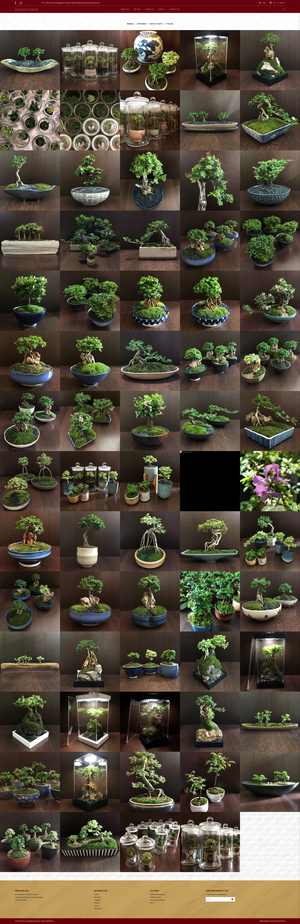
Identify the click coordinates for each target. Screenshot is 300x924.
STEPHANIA (141, 24)
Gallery (97, 903)
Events (96, 906)
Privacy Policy (155, 897)
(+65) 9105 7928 (20, 900)
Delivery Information (157, 894)
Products (97, 900)
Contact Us (98, 908)
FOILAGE (169, 24)
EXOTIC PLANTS (156, 24)
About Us (97, 897)
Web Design (264, 921)
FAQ (151, 903)
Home (96, 894)
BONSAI (130, 24)
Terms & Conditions (157, 900)
